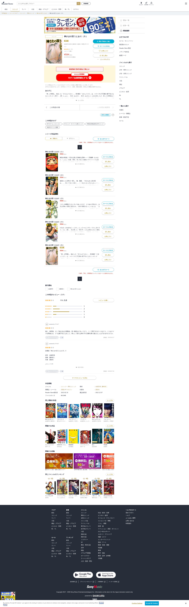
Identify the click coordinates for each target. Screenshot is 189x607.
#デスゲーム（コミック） (54, 124)
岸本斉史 (59, 446)
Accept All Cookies (152, 603)
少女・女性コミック (125, 73)
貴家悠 (82, 497)
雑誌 (120, 84)
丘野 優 (113, 497)
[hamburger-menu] (186, 3)
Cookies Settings (137, 603)
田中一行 (47, 446)
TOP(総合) (4, 13)
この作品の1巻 (55, 107)
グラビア (122, 88)
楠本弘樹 (94, 497)
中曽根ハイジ (107, 497)
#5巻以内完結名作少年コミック (95, 124)
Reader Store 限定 (125, 48)
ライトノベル (123, 77)
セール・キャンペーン (126, 41)
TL (120, 99)
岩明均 (105, 446)
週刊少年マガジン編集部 (63, 421)
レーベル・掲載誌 (124, 113)
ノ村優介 (111, 421)
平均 (61, 300)
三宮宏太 (76, 421)
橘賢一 (86, 497)
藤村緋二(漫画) (76, 44)
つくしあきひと (61, 497)
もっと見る (81, 100)
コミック (22, 13)
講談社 (97, 389)
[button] (114, 581)
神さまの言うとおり (42, 13)
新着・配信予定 (124, 117)
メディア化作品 (124, 52)
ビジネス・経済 (124, 91)
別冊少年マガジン (66, 389)
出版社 (121, 110)
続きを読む (81, 367)
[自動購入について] (113, 115)
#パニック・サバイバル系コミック (73, 124)
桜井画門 (94, 446)
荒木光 (99, 421)
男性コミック (30, 13)
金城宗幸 (50, 289)
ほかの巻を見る (105, 59)
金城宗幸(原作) (68, 44)
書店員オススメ (124, 44)
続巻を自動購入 (105, 115)
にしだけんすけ (90, 421)
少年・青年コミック (125, 70)
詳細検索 (86, 3)
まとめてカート (105, 139)
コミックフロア (13, 13)
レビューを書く (68, 51)
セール (121, 121)
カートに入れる (105, 46)
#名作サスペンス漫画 (52, 127)
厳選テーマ (122, 55)
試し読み (104, 55)
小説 (120, 81)
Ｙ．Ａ (99, 497)
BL (120, 95)
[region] (94, 603)
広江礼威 (71, 497)
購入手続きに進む (104, 41)
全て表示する (80, 164)
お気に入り (104, 51)
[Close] (186, 603)
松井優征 (71, 446)
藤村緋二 (61, 289)
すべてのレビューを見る (79, 378)
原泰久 (47, 497)
